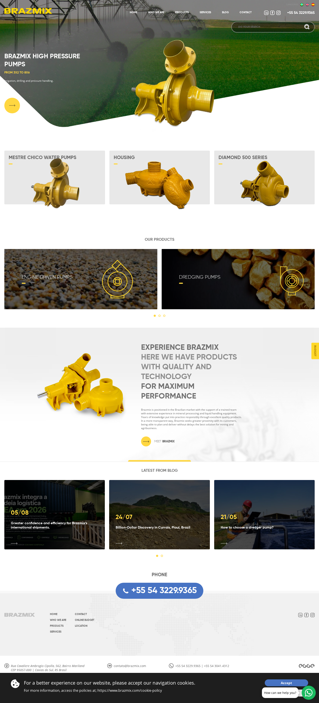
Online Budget (84, 620)
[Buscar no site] (306, 27)
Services (55, 632)
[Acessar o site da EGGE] (307, 666)
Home (53, 614)
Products (57, 626)
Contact (81, 614)
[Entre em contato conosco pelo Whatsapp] (309, 693)
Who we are (58, 620)
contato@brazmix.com (130, 666)
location (81, 626)
